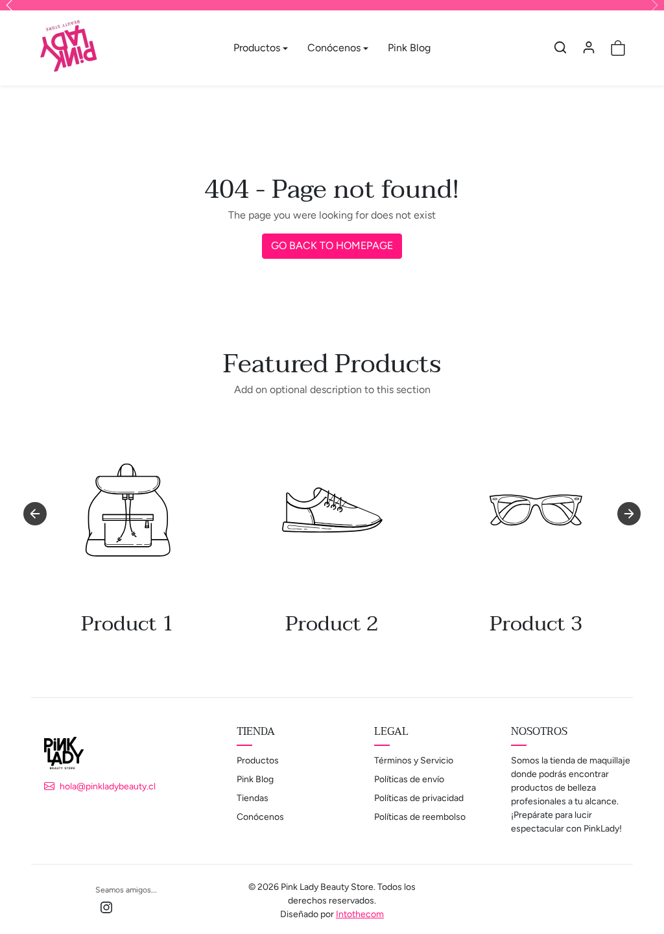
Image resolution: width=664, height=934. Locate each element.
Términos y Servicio (413, 760)
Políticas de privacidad (419, 798)
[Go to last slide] (35, 513)
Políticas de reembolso (420, 816)
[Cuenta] (588, 47)
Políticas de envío (409, 779)
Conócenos (260, 816)
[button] (560, 47)
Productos (258, 760)
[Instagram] (106, 906)
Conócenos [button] (334, 48)
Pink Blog (409, 48)
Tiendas (252, 798)
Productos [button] (256, 48)
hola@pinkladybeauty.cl (108, 786)
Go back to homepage (332, 245)
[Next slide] (629, 513)
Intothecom (360, 914)
